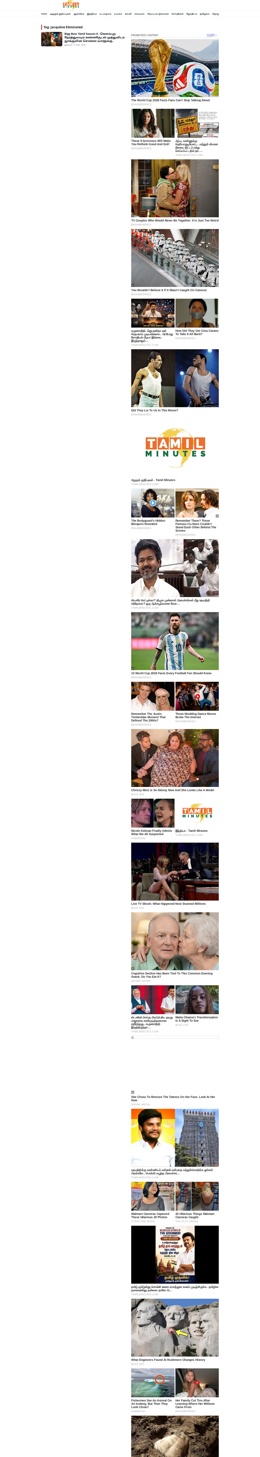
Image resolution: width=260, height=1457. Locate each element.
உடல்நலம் (105, 13)
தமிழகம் (204, 13)
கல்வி (128, 13)
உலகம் (118, 13)
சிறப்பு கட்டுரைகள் (158, 13)
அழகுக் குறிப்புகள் (60, 13)
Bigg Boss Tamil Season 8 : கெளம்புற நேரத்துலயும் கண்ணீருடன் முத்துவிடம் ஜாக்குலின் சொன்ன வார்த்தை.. (94, 37)
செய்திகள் (178, 13)
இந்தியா (92, 13)
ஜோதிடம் (191, 13)
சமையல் (139, 13)
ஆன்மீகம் (78, 13)
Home (44, 13)
